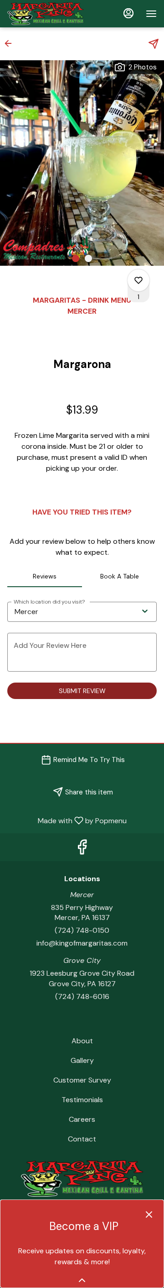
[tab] (44, 576)
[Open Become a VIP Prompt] (82, 1280)
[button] (11, 43)
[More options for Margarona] (138, 280)
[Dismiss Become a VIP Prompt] (149, 1214)
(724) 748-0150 (82, 930)
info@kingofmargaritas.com (82, 943)
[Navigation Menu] (151, 13)
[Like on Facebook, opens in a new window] (82, 849)
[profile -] (128, 13)
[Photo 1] (75, 258)
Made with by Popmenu (67, 820)
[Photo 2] (88, 258)
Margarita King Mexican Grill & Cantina (82, 1178)
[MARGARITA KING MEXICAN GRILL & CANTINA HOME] (48, 13)
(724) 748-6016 (82, 996)
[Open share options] (153, 44)
